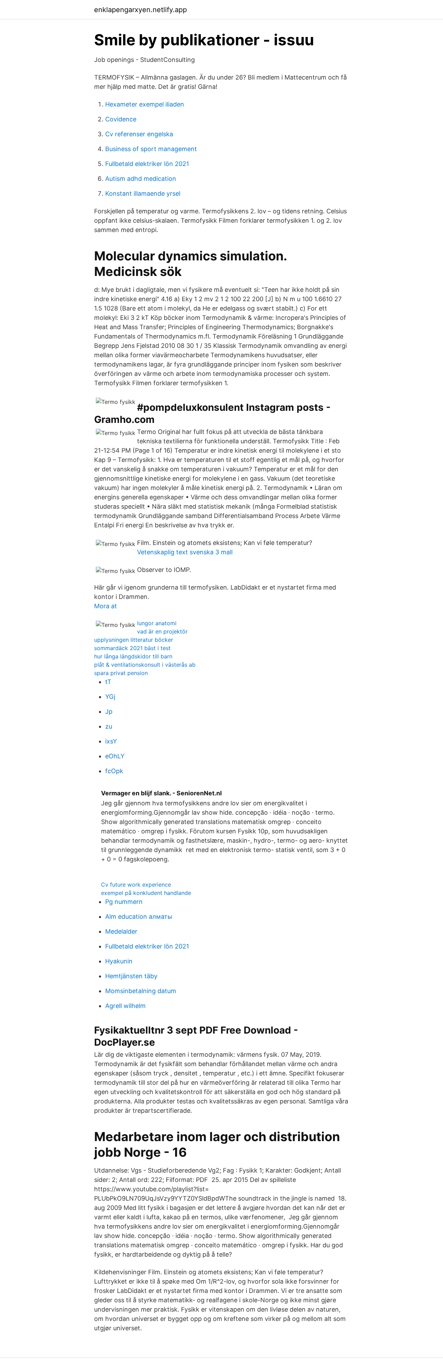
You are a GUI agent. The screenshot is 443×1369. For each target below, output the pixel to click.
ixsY (111, 741)
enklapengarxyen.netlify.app (140, 9)
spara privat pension (121, 672)
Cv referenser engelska (139, 134)
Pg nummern (124, 901)
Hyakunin (119, 961)
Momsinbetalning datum (140, 991)
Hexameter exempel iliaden (144, 104)
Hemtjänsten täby (131, 976)
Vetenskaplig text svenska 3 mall (185, 552)
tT (108, 681)
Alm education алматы (138, 916)
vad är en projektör (162, 631)
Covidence (120, 119)
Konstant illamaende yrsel (142, 193)
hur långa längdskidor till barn (133, 656)
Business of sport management (151, 148)
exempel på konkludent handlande (146, 892)
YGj (110, 696)
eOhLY (115, 756)
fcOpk (114, 771)
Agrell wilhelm (125, 1005)
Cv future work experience (136, 884)
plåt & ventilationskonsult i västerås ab (145, 664)
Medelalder (121, 931)
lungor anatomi (157, 623)
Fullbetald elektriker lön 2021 (147, 163)
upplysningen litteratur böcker (133, 639)
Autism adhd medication (140, 178)
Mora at (105, 606)
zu (108, 726)
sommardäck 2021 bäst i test (132, 648)
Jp (108, 711)
